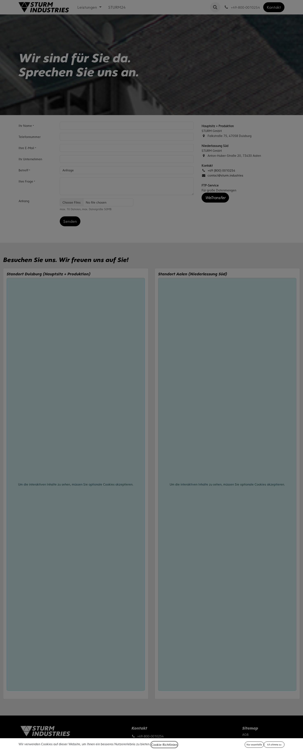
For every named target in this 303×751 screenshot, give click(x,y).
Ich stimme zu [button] (274, 744)
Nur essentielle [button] (254, 744)
